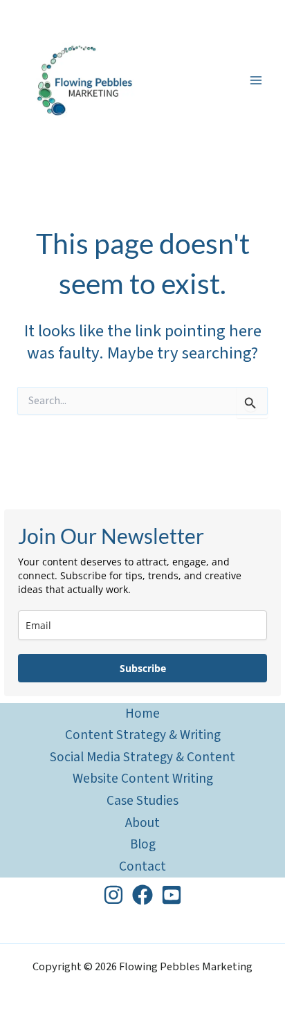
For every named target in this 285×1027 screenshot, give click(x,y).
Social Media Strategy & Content (142, 757)
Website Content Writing (143, 778)
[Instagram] (113, 894)
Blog (143, 844)
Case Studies (142, 800)
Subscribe (143, 668)
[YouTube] (171, 894)
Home (142, 713)
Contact (142, 866)
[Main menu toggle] (255, 80)
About (142, 823)
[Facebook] (142, 894)
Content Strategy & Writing (143, 735)
